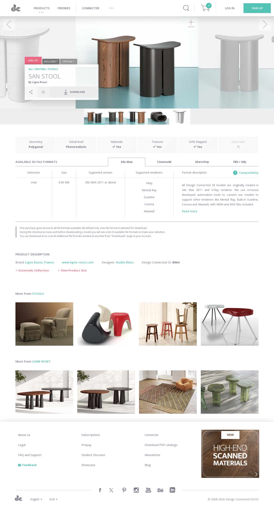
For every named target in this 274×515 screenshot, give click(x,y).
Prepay (86, 445)
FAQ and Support (30, 455)
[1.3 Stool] (168, 324)
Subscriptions (90, 435)
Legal (21, 445)
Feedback (29, 465)
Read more (189, 211)
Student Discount (93, 455)
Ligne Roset (41, 361)
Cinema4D (164, 162)
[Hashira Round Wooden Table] (106, 392)
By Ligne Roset (37, 82)
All (30, 69)
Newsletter (152, 455)
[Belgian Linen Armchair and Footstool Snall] (44, 324)
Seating (40, 69)
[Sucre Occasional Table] (230, 392)
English (34, 499)
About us (24, 435)
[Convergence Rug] (168, 392)
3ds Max (127, 162)
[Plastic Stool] (106, 324)
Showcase (88, 465)
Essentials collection (33, 270)
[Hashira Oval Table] (44, 392)
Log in (229, 8)
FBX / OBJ (239, 162)
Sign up (257, 8)
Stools (53, 69)
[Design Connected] (15, 8)
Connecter (152, 435)
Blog (148, 465)
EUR (52, 499)
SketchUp (202, 162)
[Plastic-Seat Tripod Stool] (230, 324)
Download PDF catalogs (161, 445)
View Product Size (74, 270)
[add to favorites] (43, 92)
